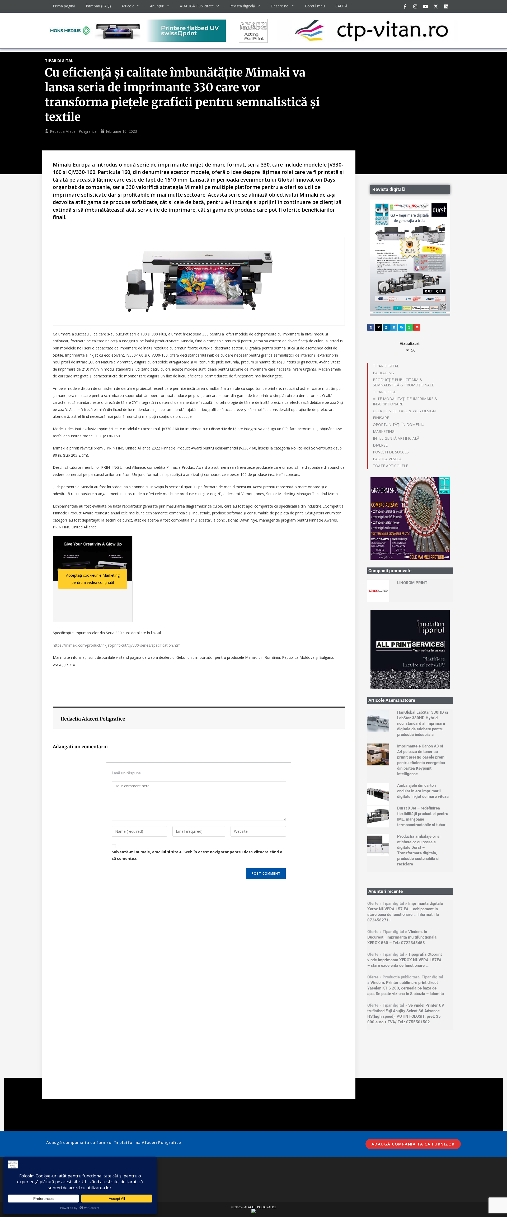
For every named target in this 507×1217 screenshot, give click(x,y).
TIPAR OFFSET (385, 391)
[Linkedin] (446, 6)
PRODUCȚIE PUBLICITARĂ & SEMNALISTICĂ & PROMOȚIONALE (403, 382)
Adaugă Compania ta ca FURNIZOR (413, 1144)
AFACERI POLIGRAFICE (260, 1207)
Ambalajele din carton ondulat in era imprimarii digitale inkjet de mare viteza (423, 791)
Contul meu (315, 5)
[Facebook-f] (405, 6)
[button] (370, 327)
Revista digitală (242, 5)
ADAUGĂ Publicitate (197, 5)
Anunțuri (157, 5)
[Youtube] (425, 6)
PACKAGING (383, 372)
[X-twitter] (435, 6)
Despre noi (280, 5)
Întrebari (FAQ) (98, 5)
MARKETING (384, 431)
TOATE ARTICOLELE (390, 465)
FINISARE (381, 417)
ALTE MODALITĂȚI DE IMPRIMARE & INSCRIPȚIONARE (405, 401)
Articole (127, 5)
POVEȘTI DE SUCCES (391, 451)
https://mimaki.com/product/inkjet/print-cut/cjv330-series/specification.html (117, 645)
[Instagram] (415, 6)
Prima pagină (64, 5)
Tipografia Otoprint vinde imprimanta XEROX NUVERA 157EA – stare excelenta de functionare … (404, 960)
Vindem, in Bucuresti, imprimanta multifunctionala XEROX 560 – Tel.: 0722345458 (401, 937)
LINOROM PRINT (412, 582)
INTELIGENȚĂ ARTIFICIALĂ (396, 438)
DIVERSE (380, 445)
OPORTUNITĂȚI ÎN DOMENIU (398, 424)
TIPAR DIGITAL (386, 365)
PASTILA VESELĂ (387, 458)
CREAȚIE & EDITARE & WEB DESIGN (404, 410)
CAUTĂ (341, 5)
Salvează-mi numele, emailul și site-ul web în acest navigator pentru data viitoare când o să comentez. (197, 855)
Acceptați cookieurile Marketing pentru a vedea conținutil (93, 579)
